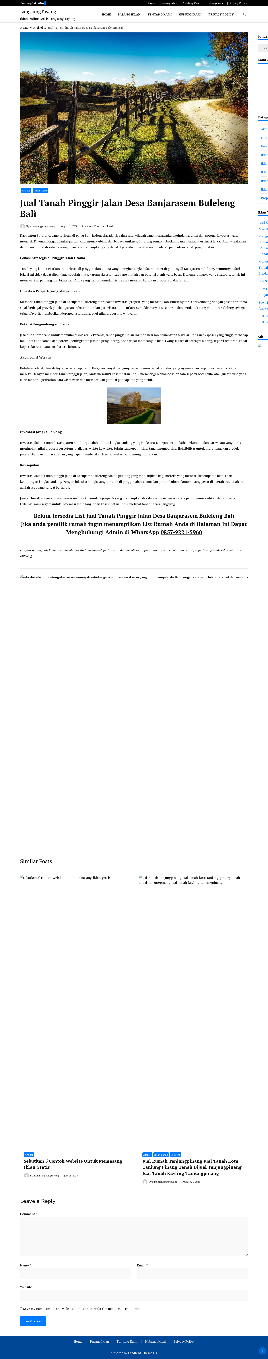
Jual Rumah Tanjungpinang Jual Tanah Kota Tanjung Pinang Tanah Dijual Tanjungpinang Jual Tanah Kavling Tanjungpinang (192, 1167)
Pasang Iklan (169, 3)
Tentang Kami (191, 3)
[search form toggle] (244, 14)
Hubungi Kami (215, 3)
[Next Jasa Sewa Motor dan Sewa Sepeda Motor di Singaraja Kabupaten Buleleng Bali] (199, 711)
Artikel (26, 190)
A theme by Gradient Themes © (134, 1353)
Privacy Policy (238, 3)
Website (26, 1287)
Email (142, 1265)
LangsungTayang (38, 11)
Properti (175, 1154)
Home (152, 3)
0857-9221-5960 (181, 532)
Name (25, 1265)
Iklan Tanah (40, 190)
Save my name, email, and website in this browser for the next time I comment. (81, 1308)
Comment (28, 1214)
